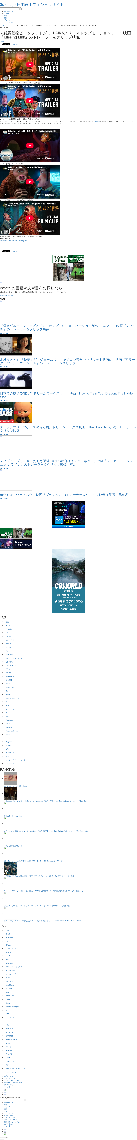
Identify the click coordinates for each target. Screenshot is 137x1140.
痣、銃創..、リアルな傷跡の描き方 (16, 786)
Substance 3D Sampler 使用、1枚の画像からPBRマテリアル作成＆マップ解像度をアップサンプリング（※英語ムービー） (45, 891)
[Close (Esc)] (1, 1137)
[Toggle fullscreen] (5, 1137)
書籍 (5, 18)
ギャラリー (8, 20)
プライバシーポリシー (11, 1080)
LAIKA (2, 41)
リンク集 (7, 1087)
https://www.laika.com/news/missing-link (13, 240)
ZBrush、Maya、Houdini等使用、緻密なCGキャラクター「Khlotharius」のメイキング (33, 861)
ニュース (7, 13)
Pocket (15, 44)
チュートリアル (9, 11)
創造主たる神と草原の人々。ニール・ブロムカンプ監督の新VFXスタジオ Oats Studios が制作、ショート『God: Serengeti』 (46, 831)
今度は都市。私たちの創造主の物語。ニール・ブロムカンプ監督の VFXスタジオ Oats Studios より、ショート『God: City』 (46, 801)
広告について (8, 1076)
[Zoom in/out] (7, 1137)
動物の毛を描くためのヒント (14, 816)
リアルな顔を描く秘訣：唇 (13, 846)
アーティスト (8, 22)
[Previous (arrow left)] (1, 1139)
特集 (5, 16)
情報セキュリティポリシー (13, 1082)
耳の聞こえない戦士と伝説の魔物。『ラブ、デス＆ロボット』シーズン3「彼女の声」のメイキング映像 (39, 876)
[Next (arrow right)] (3, 1139)
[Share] (3, 1137)
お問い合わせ (8, 1085)
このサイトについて (11, 1078)
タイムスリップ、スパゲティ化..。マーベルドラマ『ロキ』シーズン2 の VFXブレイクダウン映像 (37, 906)
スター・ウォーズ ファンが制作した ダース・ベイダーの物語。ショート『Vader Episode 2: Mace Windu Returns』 (43, 921)
